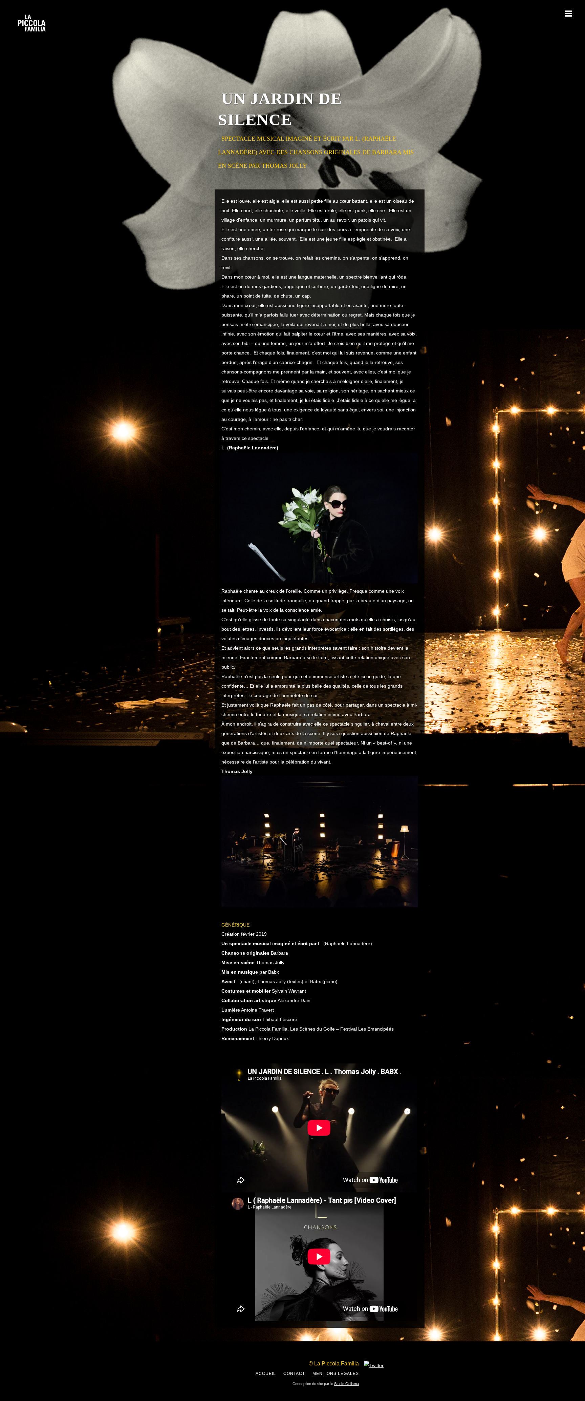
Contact (294, 1373)
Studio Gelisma (346, 1384)
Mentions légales (335, 1373)
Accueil (266, 1373)
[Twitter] (374, 1365)
